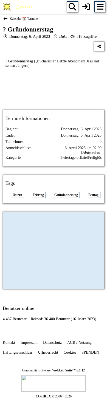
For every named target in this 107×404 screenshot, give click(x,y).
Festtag (93, 195)
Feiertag (38, 195)
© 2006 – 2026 (54, 396)
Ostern (17, 195)
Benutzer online (18, 308)
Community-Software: (53, 370)
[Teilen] (99, 46)
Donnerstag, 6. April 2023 (29, 36)
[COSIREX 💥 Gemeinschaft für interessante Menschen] (18, 6)
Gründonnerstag (66, 195)
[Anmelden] (86, 7)
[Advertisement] (53, 93)
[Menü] (99, 6)
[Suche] (72, 6)
